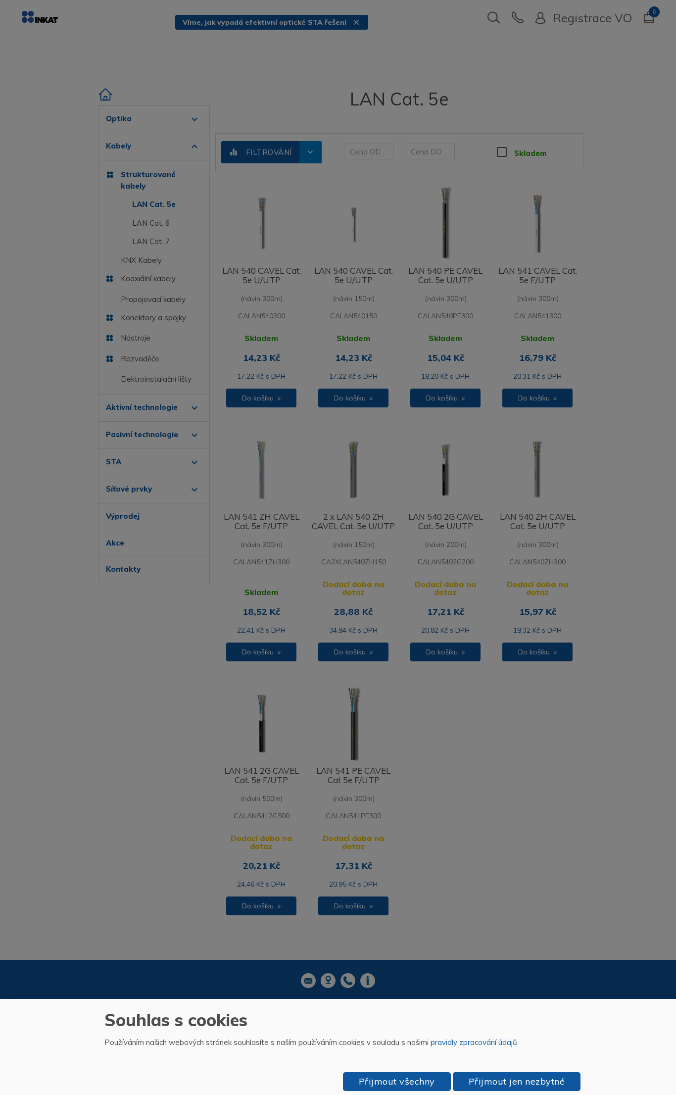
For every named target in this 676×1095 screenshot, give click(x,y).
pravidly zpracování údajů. (475, 1042)
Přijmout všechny (397, 1081)
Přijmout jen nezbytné (517, 1081)
